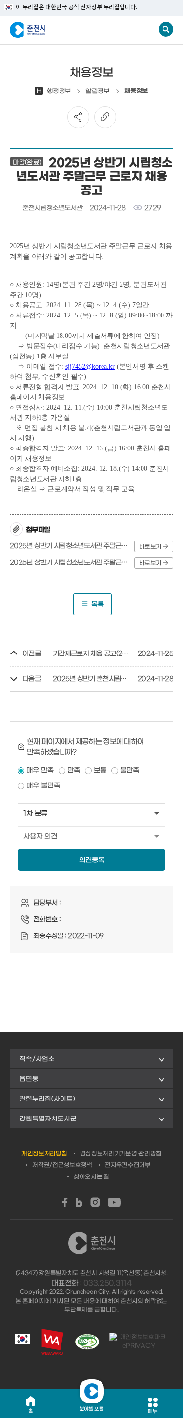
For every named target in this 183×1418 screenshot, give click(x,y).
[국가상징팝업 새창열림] (22, 1341)
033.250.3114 (107, 1283)
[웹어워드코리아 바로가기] (52, 1342)
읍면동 (29, 1078)
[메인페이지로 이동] (58, 30)
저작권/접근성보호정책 (62, 1165)
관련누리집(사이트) (47, 1098)
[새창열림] (65, 1202)
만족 (73, 770)
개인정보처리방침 (44, 1153)
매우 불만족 (43, 786)
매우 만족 (40, 770)
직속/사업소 (37, 1059)
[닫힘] (92, 1391)
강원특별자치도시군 (48, 1118)
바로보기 (150, 546)
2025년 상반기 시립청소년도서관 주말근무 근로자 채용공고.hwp (70, 546)
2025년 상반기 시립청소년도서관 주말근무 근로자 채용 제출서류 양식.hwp (70, 563)
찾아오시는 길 (91, 1177)
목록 (97, 604)
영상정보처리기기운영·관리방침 (121, 1153)
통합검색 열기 (166, 29)
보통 (100, 770)
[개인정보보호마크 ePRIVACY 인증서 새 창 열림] (138, 1341)
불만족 (129, 770)
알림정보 (97, 91)
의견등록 (91, 860)
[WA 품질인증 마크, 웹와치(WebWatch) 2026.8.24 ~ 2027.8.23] (87, 1342)
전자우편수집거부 (128, 1165)
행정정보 (54, 91)
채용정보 (136, 91)
